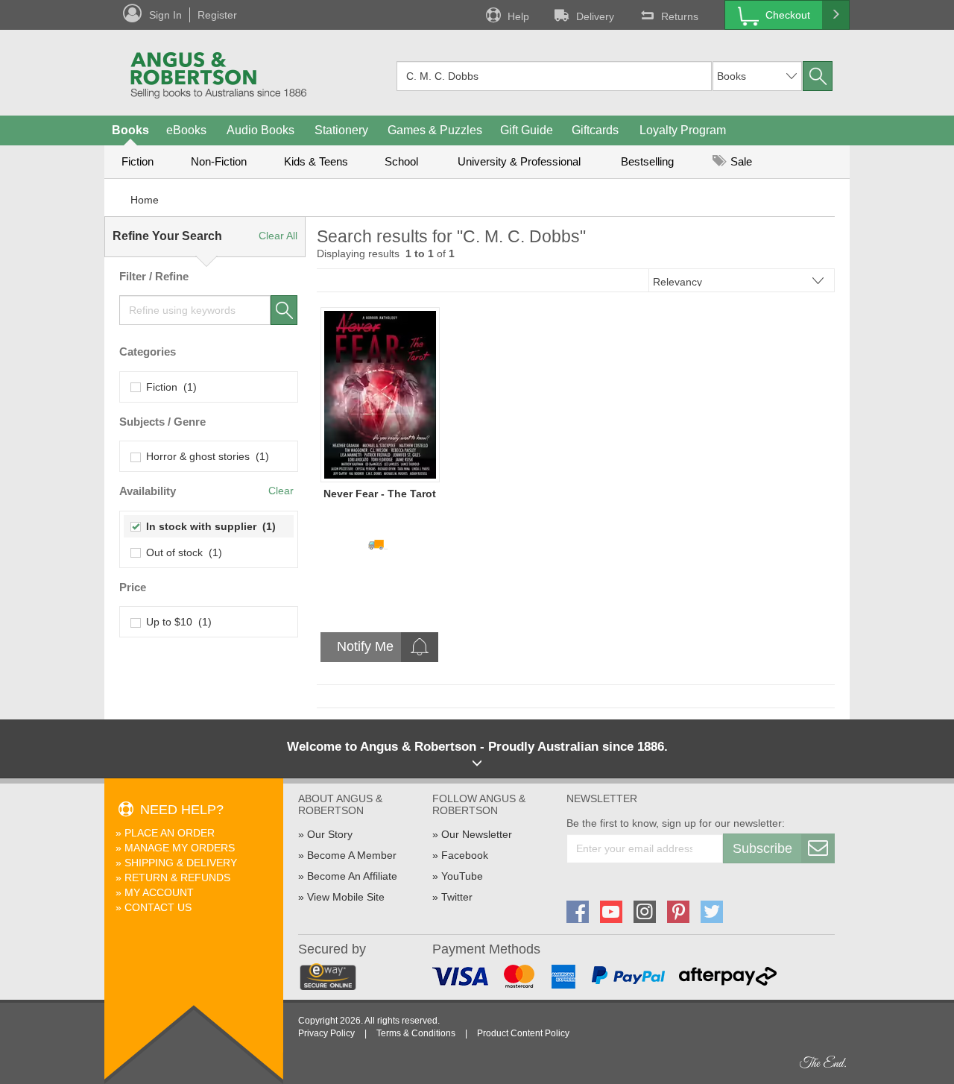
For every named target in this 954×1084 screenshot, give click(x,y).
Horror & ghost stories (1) (204, 456)
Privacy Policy (326, 1033)
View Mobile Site (346, 897)
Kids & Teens (316, 161)
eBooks (186, 130)
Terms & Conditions (415, 1033)
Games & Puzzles (435, 130)
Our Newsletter (476, 834)
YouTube (462, 876)
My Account (159, 892)
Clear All (278, 236)
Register (217, 15)
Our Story (330, 834)
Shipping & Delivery (180, 863)
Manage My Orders (179, 848)
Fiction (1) (168, 387)
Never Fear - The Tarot (379, 494)
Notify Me (365, 646)
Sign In (165, 15)
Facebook (464, 855)
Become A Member (352, 855)
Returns (679, 16)
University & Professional (519, 161)
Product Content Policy (523, 1033)
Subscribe (762, 848)
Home (144, 200)
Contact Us (158, 907)
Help (518, 16)
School (401, 161)
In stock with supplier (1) (208, 526)
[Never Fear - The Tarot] (380, 394)
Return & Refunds (177, 877)
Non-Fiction (219, 161)
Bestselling (647, 161)
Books (130, 130)
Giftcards (595, 130)
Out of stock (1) (181, 552)
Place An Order (169, 833)
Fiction (137, 161)
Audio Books (260, 130)
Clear (281, 491)
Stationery (341, 130)
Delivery (595, 16)
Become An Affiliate (352, 876)
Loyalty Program (682, 130)
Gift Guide (526, 130)
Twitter (457, 897)
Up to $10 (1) (176, 622)
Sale (739, 161)
